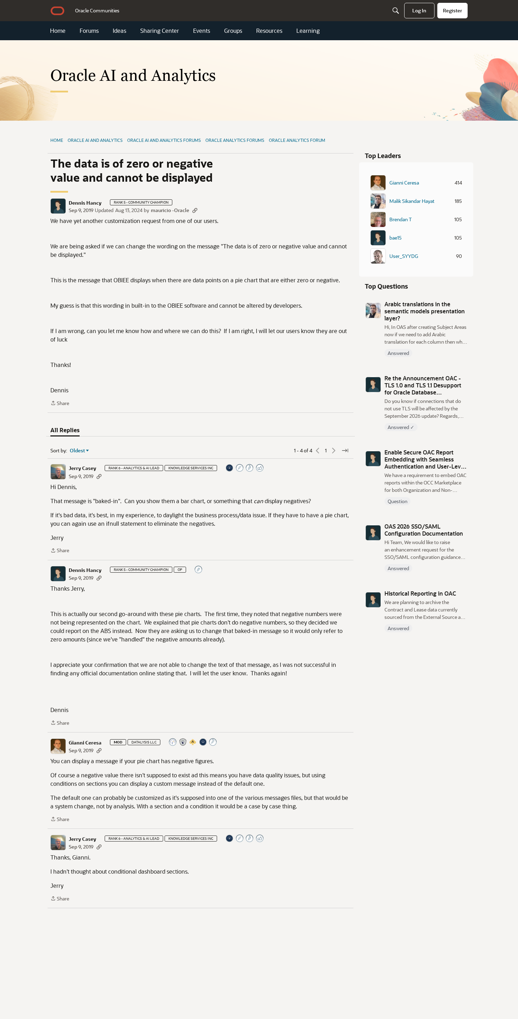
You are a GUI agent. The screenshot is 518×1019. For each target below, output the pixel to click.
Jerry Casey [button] (82, 468)
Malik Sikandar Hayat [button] (411, 201)
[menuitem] (97, 10)
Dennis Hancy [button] (85, 203)
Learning (308, 31)
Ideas (119, 31)
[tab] (65, 430)
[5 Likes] (260, 468)
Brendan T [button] (400, 219)
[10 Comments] (199, 570)
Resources (269, 31)
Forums (89, 31)
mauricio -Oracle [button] (170, 210)
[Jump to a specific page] (345, 450)
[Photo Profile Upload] (230, 468)
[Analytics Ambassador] (173, 742)
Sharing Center (159, 31)
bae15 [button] (395, 237)
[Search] (395, 10)
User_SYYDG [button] (403, 256)
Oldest (77, 450)
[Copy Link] (195, 210)
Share (59, 403)
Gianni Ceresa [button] (85, 743)
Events (201, 31)
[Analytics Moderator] (183, 742)
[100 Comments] (250, 468)
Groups (233, 31)
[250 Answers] (213, 742)
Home (58, 31)
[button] (58, 206)
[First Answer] (240, 468)
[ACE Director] (193, 742)
